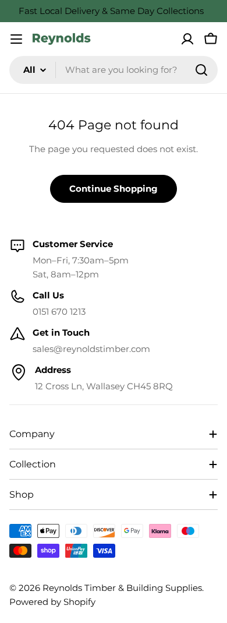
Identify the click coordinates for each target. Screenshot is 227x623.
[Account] (187, 39)
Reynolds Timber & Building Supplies (122, 587)
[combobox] (113, 70)
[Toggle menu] (16, 39)
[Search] (201, 70)
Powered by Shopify (52, 601)
